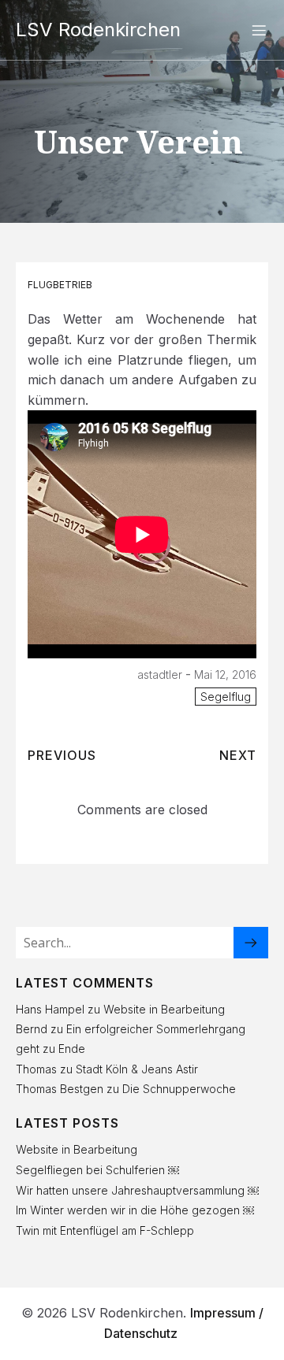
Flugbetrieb (60, 285)
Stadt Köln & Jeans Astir (137, 1069)
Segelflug (225, 696)
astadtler (159, 674)
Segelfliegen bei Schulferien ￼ (97, 1170)
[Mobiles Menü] (258, 29)
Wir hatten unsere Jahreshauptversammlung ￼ (137, 1190)
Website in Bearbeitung (164, 1009)
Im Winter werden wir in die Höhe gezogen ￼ (135, 1210)
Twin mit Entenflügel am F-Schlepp (105, 1230)
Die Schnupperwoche (179, 1088)
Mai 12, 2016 (225, 674)
